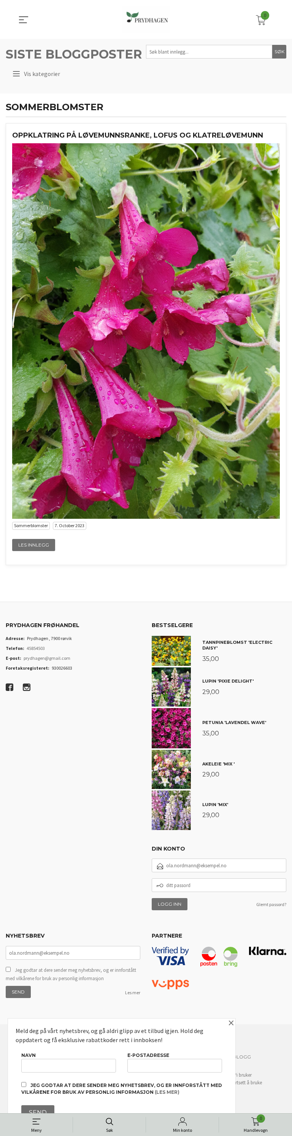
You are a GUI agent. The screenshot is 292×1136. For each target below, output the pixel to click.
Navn (28, 1055)
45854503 (36, 648)
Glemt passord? (271, 904)
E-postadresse (148, 1055)
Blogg (242, 1057)
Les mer (132, 992)
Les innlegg (33, 545)
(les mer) (167, 1092)
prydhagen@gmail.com (47, 658)
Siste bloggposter (74, 54)
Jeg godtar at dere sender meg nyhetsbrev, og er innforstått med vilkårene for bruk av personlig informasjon (71, 974)
